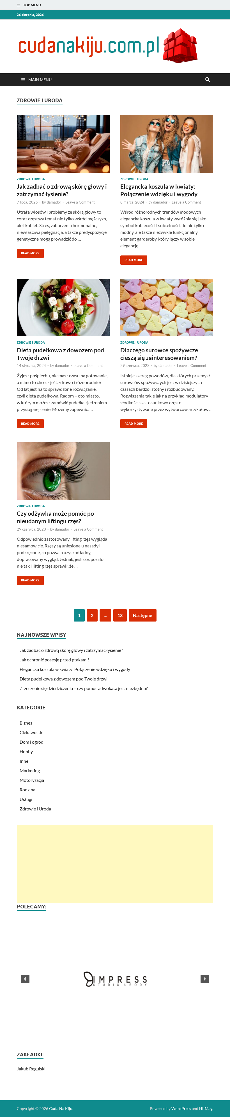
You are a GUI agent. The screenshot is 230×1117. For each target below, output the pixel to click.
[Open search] (207, 79)
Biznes (26, 722)
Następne (142, 615)
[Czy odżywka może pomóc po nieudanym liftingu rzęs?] (63, 471)
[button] (115, 978)
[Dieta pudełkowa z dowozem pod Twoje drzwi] (63, 307)
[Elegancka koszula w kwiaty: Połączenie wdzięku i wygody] (166, 144)
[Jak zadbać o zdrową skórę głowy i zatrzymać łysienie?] (63, 144)
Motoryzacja (32, 780)
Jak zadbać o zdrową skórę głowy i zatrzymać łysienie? (71, 650)
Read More (28, 252)
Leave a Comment (80, 202)
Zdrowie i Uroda (31, 179)
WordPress (181, 1108)
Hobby (26, 751)
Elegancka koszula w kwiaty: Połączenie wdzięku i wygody (75, 669)
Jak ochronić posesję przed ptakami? (54, 659)
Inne (24, 761)
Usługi (26, 799)
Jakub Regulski (31, 1068)
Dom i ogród (31, 741)
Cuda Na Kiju (60, 1108)
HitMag (205, 1108)
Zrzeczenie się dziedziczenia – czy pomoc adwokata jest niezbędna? (84, 688)
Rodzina (27, 789)
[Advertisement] (115, 864)
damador (54, 202)
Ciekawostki (31, 732)
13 (120, 615)
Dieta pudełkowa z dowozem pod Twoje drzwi (63, 678)
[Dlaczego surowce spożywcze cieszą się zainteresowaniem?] (166, 307)
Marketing (30, 770)
